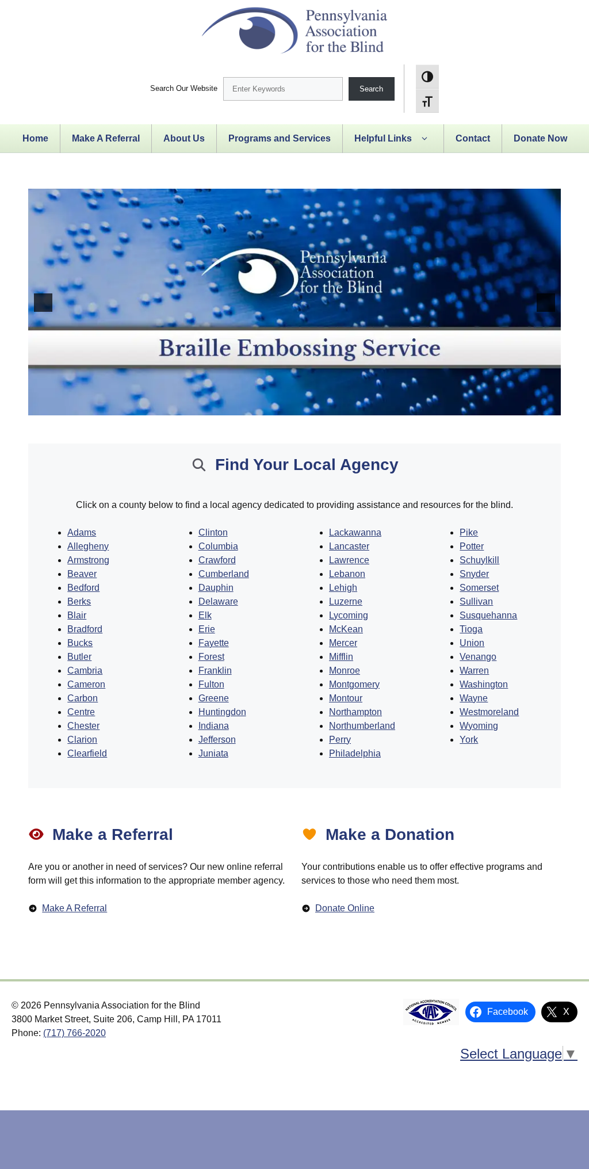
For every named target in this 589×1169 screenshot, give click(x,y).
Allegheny (88, 546)
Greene (213, 698)
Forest (211, 657)
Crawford (217, 560)
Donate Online (344, 908)
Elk (205, 615)
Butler (79, 657)
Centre (81, 712)
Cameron (86, 684)
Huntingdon (222, 712)
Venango (478, 657)
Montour (345, 698)
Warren (474, 670)
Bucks (80, 643)
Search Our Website (183, 88)
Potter (472, 546)
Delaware (218, 601)
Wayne (474, 698)
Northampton (355, 712)
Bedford (83, 588)
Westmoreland (489, 712)
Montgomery (354, 684)
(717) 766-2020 (74, 1033)
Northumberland (362, 726)
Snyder (474, 574)
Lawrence (349, 560)
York (469, 739)
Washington (484, 684)
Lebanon (347, 574)
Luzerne (345, 601)
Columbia (218, 546)
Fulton (211, 684)
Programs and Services (279, 138)
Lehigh (343, 588)
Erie (206, 629)
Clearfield (87, 753)
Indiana (213, 726)
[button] (425, 139)
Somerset (479, 588)
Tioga (471, 629)
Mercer (343, 643)
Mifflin (341, 657)
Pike (469, 532)
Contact (473, 138)
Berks (79, 601)
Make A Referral (106, 138)
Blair (76, 615)
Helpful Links (383, 138)
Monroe (344, 670)
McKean (346, 629)
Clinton (213, 532)
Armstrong (88, 560)
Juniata (213, 753)
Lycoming (348, 615)
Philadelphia (355, 753)
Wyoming (479, 726)
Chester (83, 726)
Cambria (84, 670)
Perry (340, 739)
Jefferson (217, 739)
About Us (184, 138)
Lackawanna (355, 532)
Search (371, 89)
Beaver (82, 574)
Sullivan (476, 601)
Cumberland (223, 574)
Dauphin (216, 588)
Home (35, 138)
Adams (81, 532)
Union (472, 643)
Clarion (82, 739)
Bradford (84, 629)
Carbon (82, 698)
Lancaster (349, 546)
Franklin (215, 670)
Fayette (213, 643)
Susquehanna (488, 615)
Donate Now (540, 138)
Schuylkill (479, 560)
